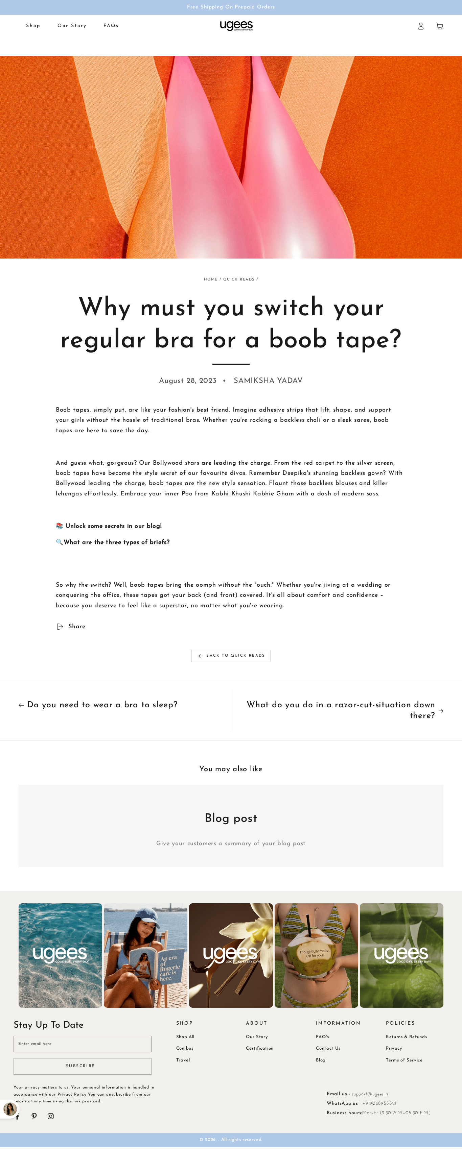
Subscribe (80, 1066)
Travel (183, 1060)
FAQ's (322, 1037)
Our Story (257, 1037)
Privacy (394, 1048)
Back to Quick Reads (235, 656)
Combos (184, 1048)
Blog (321, 1060)
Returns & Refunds (406, 1037)
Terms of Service (404, 1060)
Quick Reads (239, 280)
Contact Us (328, 1048)
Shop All (185, 1037)
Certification (260, 1048)
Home (211, 280)
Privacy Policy (71, 1095)
